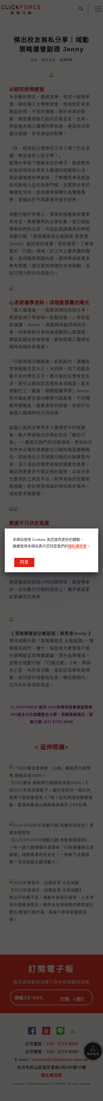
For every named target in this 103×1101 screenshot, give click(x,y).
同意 (24, 562)
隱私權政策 (77, 546)
